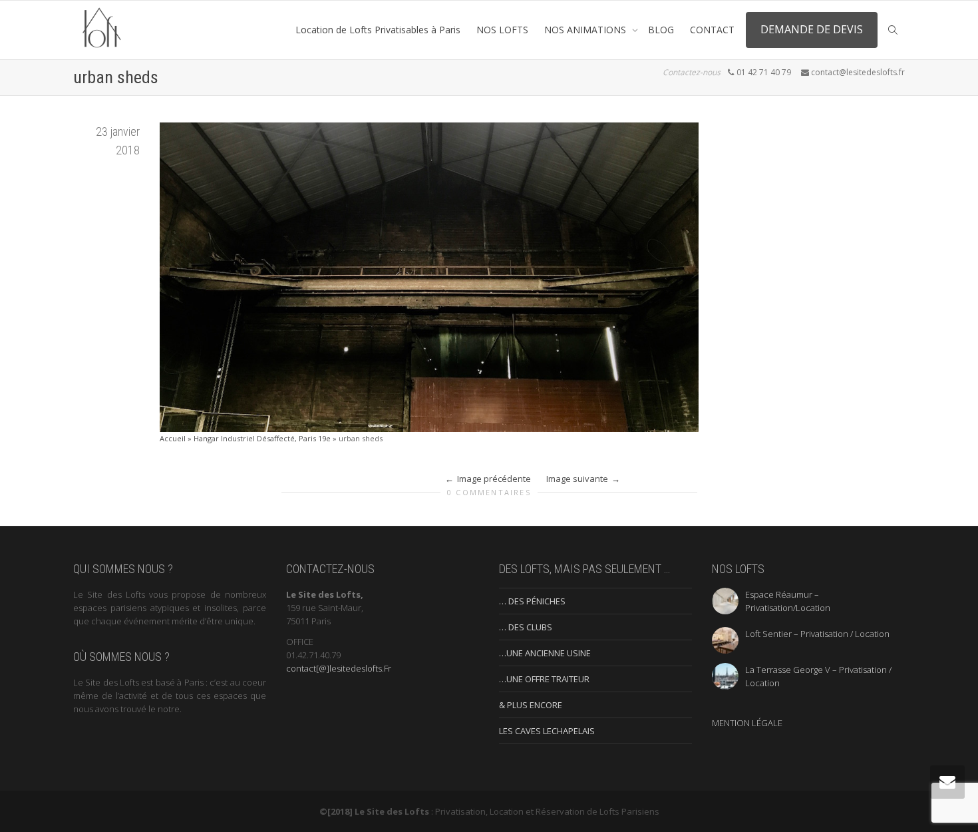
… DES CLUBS (525, 627)
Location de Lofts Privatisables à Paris (377, 29)
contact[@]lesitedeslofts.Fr (338, 668)
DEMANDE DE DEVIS (811, 29)
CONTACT (712, 29)
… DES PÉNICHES (532, 601)
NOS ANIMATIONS (586, 29)
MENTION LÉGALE (747, 723)
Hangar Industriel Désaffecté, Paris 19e (262, 438)
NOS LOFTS (502, 29)
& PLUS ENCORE (530, 705)
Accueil (173, 438)
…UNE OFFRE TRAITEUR (544, 679)
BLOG (661, 29)
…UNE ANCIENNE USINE (545, 653)
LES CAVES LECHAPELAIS (547, 731)
